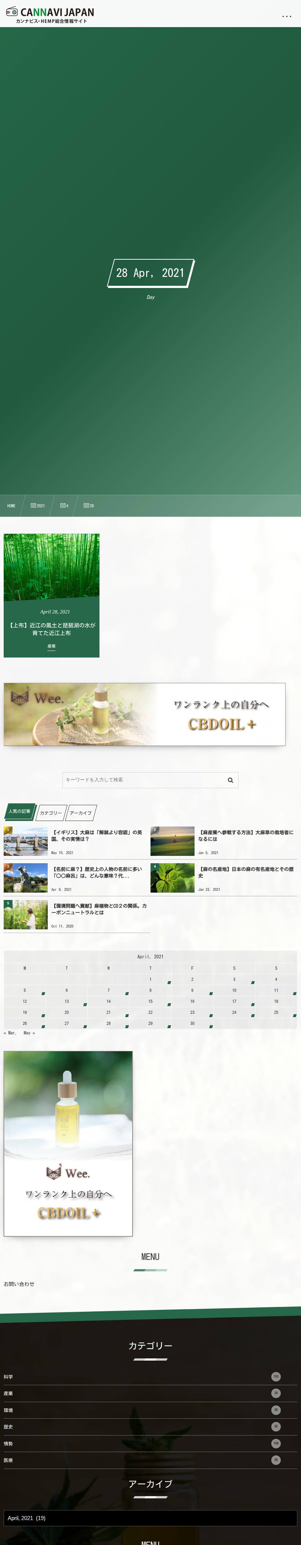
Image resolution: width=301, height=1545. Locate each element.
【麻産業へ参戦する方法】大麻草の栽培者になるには (246, 836)
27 (67, 1024)
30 (193, 1024)
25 (276, 1013)
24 (234, 1013)
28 (108, 1024)
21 (108, 1013)
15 (150, 1002)
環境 (141, 1410)
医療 (141, 1460)
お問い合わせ (19, 1284)
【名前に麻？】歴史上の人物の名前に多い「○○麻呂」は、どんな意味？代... (96, 872)
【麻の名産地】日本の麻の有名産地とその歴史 (246, 872)
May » (29, 1033)
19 (25, 1013)
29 (150, 1024)
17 (234, 1002)
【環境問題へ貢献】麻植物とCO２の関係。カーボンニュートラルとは (99, 909)
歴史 (141, 1427)
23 (193, 1013)
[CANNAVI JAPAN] (50, 15)
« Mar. (10, 1033)
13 (67, 1002)
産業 (141, 1393)
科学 (141, 1377)
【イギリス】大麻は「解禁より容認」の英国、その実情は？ (96, 836)
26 (25, 1024)
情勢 (141, 1443)
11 (276, 990)
